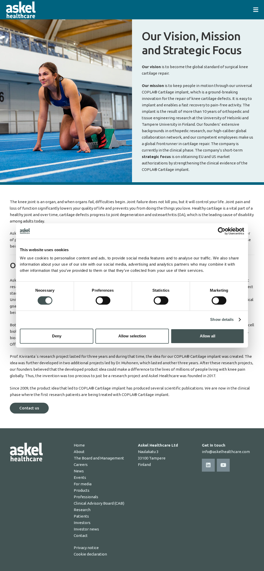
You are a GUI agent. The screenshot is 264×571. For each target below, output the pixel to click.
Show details (222, 319)
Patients (81, 516)
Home (79, 445)
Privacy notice (86, 547)
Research (82, 509)
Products (81, 490)
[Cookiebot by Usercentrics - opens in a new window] (221, 231)
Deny (56, 336)
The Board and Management (99, 458)
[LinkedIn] (208, 465)
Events (80, 477)
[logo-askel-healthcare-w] (21, 10)
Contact (81, 535)
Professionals (86, 497)
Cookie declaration (90, 554)
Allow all (207, 336)
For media (83, 484)
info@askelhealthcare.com (226, 451)
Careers (81, 464)
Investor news (86, 529)
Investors (82, 522)
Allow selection (132, 336)
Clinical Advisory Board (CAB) (99, 503)
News (79, 471)
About (79, 451)
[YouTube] (223, 465)
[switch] (103, 300)
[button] (255, 9)
